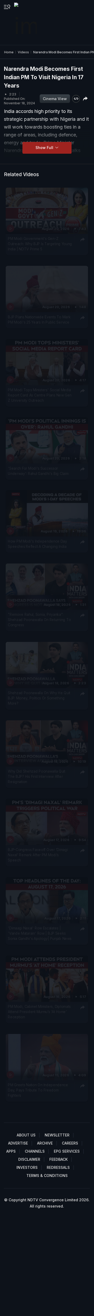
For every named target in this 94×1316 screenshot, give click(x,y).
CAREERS (70, 1143)
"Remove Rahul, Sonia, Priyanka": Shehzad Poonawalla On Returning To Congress (39, 619)
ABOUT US (26, 1135)
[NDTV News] (26, 22)
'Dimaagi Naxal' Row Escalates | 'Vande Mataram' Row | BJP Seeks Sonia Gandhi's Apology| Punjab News (40, 933)
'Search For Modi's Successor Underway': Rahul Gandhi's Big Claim (38, 471)
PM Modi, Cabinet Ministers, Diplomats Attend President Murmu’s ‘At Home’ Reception (39, 1011)
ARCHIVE (45, 1143)
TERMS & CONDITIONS (47, 1175)
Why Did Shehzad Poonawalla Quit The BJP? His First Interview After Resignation (36, 776)
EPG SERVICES (67, 1151)
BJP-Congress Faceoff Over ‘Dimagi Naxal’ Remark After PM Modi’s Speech (38, 854)
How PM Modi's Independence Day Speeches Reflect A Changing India (37, 544)
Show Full (45, 147)
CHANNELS (35, 1151)
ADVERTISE (18, 1143)
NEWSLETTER (57, 1135)
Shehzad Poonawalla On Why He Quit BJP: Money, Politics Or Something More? (39, 698)
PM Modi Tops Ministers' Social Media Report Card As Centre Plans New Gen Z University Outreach (40, 395)
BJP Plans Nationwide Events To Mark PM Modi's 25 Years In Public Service (39, 319)
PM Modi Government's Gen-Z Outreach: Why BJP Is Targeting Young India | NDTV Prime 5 (40, 244)
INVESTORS (27, 1167)
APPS (11, 1151)
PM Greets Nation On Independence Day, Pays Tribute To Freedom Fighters (38, 1090)
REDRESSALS (58, 1167)
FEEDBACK (58, 1159)
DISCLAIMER (29, 1159)
